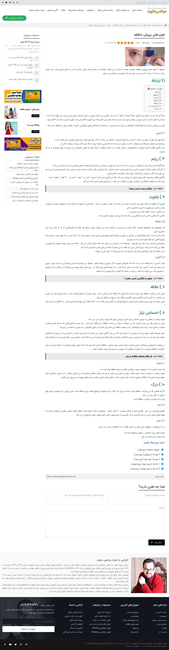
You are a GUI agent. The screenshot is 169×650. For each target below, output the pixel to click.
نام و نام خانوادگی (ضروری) (155, 495)
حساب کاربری (141, 2)
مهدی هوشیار (129, 646)
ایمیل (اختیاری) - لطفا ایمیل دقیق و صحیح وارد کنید (84, 495)
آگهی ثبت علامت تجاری (74, 616)
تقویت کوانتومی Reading (101, 632)
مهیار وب (144, 646)
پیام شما (162, 507)
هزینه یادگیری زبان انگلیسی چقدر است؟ (24, 196)
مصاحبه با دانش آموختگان (73, 632)
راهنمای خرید (152, 2)
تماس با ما (163, 2)
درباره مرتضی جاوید (37, 10)
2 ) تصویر (156, 94)
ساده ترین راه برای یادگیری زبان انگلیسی (24, 192)
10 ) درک (157, 109)
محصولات (90, 10)
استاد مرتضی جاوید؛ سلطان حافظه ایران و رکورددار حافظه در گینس (157, 10)
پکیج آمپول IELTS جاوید (29, 42)
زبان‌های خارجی (133, 612)
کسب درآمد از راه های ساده (29, 188)
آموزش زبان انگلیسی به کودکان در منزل (25, 200)
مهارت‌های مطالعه (132, 624)
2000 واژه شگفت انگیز (103, 616)
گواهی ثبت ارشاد (76, 628)
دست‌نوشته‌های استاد (133, 25)
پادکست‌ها (135, 632)
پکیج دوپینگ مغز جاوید (24, 72)
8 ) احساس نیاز (154, 106)
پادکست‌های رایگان (105, 10)
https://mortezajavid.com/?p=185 (61, 476)
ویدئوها (136, 628)
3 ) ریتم (157, 97)
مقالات (63, 10)
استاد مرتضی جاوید (125, 643)
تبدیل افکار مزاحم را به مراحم (100, 624)
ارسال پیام (158, 542)
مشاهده (35, 115)
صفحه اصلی (137, 10)
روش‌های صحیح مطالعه (29, 109)
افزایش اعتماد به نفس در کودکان (27, 163)
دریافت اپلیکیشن (16, 18)
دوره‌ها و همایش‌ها (76, 10)
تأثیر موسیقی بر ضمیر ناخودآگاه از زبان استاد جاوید (23, 169)
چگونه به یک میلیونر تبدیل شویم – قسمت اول (24, 183)
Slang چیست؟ (33, 125)
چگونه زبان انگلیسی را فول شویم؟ (27, 174)
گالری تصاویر (52, 10)
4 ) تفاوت (156, 100)
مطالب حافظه (118, 25)
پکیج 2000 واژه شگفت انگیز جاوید (21, 79)
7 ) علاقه (157, 103)
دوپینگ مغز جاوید (104, 612)
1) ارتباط (158, 92)
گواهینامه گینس (77, 624)
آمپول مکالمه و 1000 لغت (102, 620)
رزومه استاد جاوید (76, 620)
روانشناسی (135, 616)
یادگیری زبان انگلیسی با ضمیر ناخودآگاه (25, 178)
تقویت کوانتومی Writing (101, 628)
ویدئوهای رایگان (122, 10)
